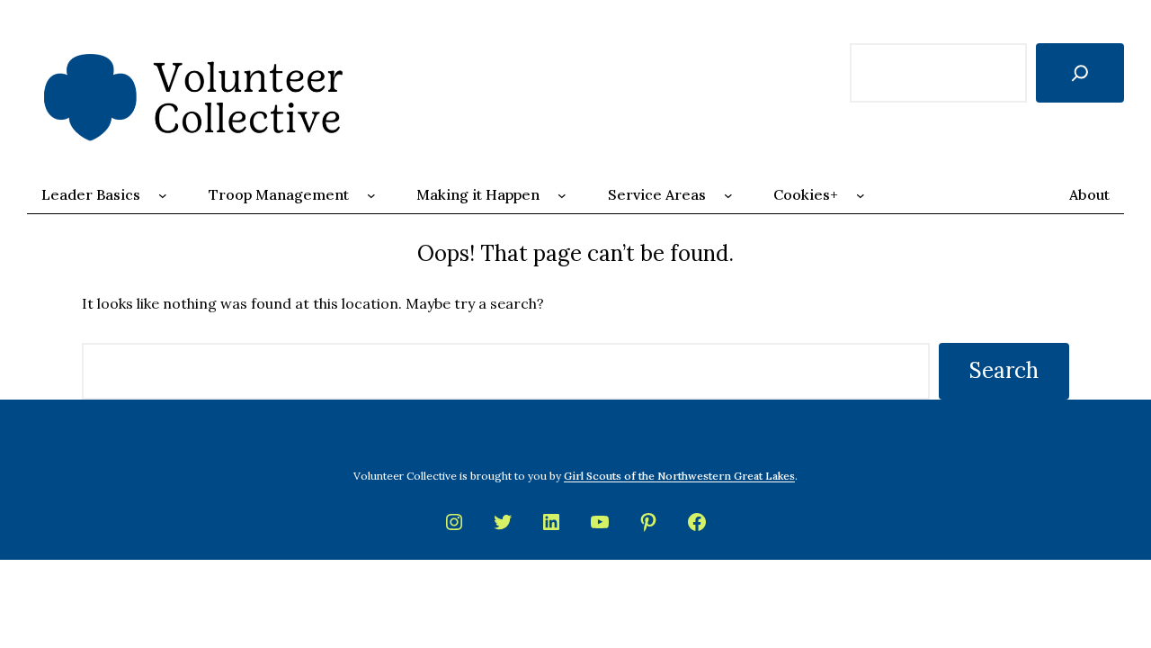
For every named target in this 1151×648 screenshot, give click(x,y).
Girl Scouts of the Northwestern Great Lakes (679, 475)
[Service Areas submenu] (728, 195)
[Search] (1080, 73)
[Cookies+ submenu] (860, 195)
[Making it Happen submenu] (562, 195)
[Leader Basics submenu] (162, 195)
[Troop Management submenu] (371, 195)
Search (1004, 370)
